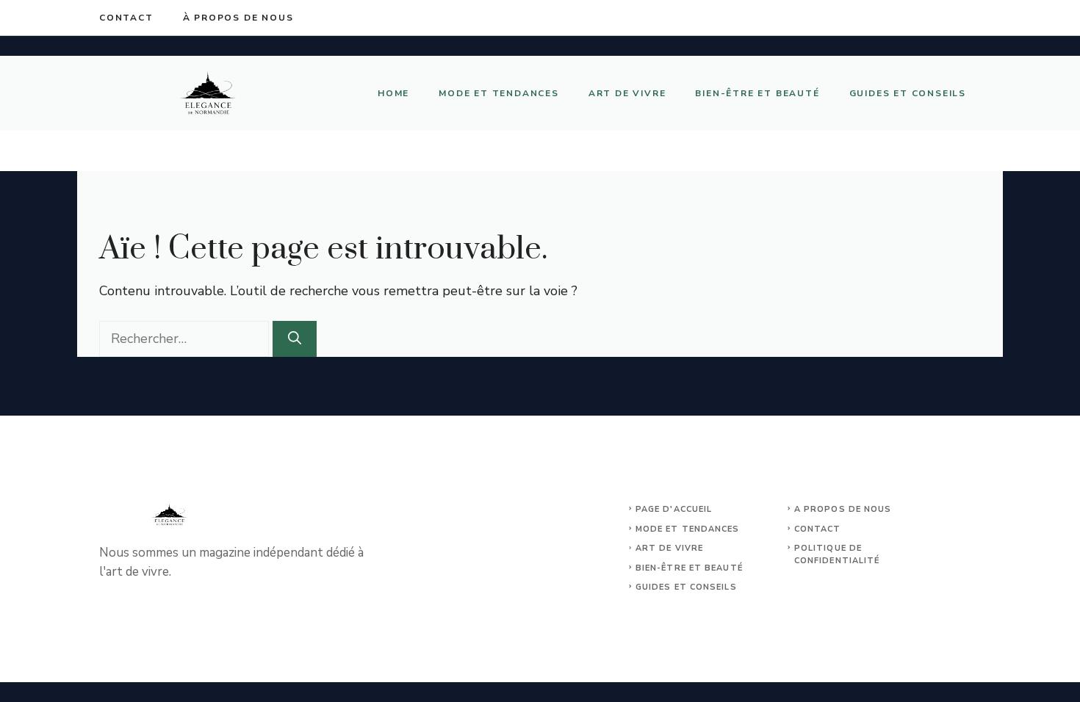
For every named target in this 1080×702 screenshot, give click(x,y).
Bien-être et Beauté (757, 93)
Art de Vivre (627, 93)
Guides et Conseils (907, 93)
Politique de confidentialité (837, 554)
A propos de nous (843, 509)
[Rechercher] (295, 339)
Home (393, 93)
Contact (126, 17)
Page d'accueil (674, 509)
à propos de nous (238, 17)
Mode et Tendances (499, 93)
